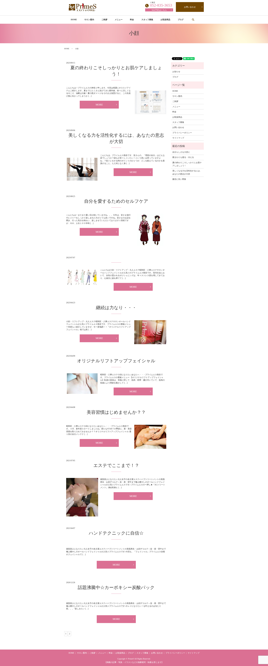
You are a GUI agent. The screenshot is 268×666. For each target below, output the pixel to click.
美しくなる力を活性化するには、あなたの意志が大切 (187, 172)
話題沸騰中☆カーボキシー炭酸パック (116, 587)
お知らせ (176, 72)
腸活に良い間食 (179, 179)
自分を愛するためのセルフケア (116, 201)
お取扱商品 (165, 20)
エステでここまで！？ (116, 465)
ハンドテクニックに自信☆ (116, 533)
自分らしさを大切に (181, 152)
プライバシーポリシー (182, 133)
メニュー (119, 20)
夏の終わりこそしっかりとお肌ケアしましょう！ (187, 164)
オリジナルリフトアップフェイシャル (116, 360)
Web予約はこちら (159, 10)
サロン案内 (89, 20)
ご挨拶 (104, 20)
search (193, 19)
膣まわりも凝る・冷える (183, 157)
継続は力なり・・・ (116, 307)
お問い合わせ (190, 7)
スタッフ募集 (147, 20)
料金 (132, 20)
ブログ (181, 20)
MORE (99, 104)
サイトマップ (178, 138)
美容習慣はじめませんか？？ (116, 412)
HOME (74, 20)
